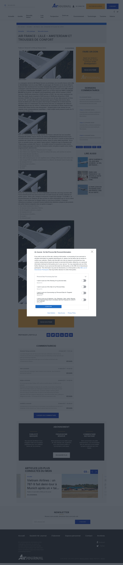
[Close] (92, 252)
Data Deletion (51, 313)
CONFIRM (48, 306)
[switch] (83, 280)
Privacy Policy (72, 313)
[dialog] (61, 282)
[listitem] (61, 277)
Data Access (61, 313)
